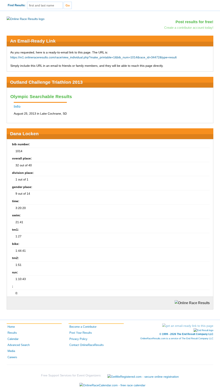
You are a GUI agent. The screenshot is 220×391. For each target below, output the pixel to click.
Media (11, 351)
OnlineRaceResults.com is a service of (176, 338)
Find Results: (16, 5)
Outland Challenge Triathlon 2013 (46, 82)
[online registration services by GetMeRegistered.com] (143, 375)
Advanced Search (19, 345)
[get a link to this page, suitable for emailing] (187, 325)
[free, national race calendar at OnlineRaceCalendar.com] (112, 385)
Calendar (13, 339)
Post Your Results (80, 332)
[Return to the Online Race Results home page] (25, 18)
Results (12, 332)
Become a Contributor (82, 326)
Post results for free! (194, 22)
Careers (12, 357)
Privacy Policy (78, 339)
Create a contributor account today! (188, 27)
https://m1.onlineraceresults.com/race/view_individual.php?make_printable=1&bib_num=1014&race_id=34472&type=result (93, 57)
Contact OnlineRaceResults (86, 345)
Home (11, 326)
